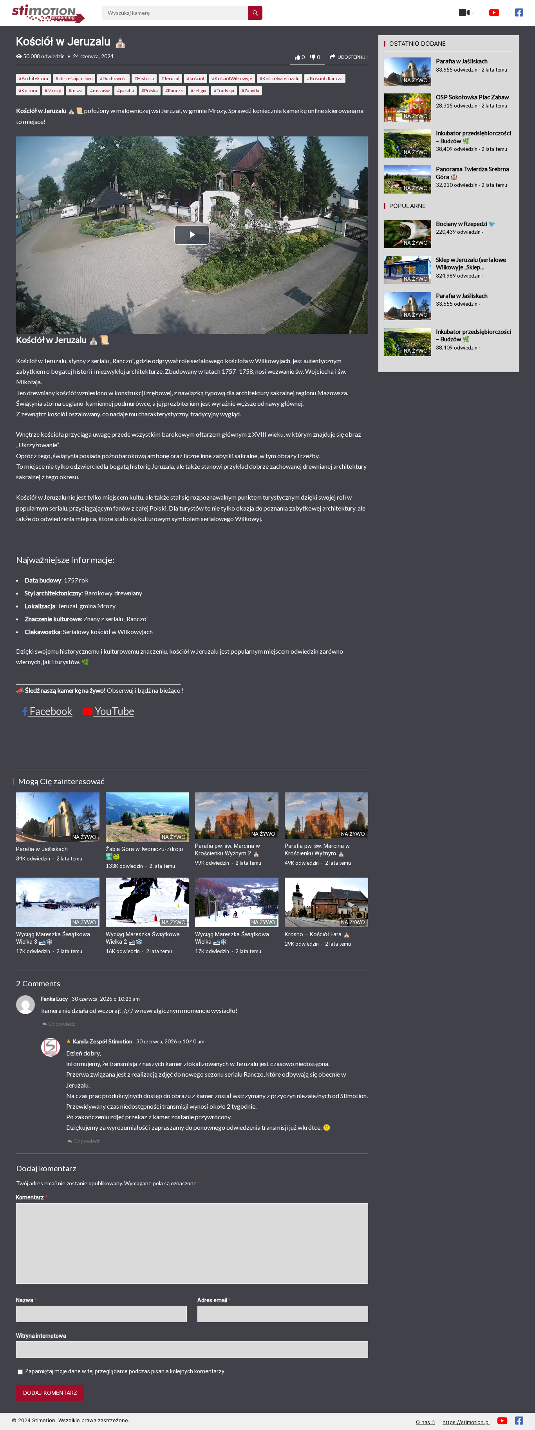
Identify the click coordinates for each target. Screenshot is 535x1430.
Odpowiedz (61, 1024)
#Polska (149, 90)
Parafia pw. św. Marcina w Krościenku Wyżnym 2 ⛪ (227, 850)
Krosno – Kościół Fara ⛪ (317, 934)
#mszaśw (100, 90)
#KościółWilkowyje (232, 78)
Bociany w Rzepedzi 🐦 (466, 223)
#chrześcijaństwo (74, 78)
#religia (198, 90)
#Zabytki (250, 90)
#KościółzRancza (325, 78)
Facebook (50, 711)
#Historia (144, 78)
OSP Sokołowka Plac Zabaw (472, 96)
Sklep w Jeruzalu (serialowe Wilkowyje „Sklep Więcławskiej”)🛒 (471, 263)
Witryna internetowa (41, 1336)
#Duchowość (113, 78)
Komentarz (32, 1197)
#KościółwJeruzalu (280, 78)
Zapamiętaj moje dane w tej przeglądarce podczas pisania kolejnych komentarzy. (125, 1371)
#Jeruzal (170, 78)
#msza (76, 90)
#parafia (125, 90)
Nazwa (26, 1300)
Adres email (214, 1300)
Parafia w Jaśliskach (42, 849)
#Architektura (33, 78)
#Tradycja (224, 90)
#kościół (195, 78)
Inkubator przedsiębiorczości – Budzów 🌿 (473, 136)
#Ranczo (174, 90)
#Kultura (28, 90)
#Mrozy (53, 90)
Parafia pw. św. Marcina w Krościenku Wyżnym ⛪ (317, 850)
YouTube (113, 711)
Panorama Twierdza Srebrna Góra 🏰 (472, 172)
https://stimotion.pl (466, 1422)
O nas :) (425, 1422)
